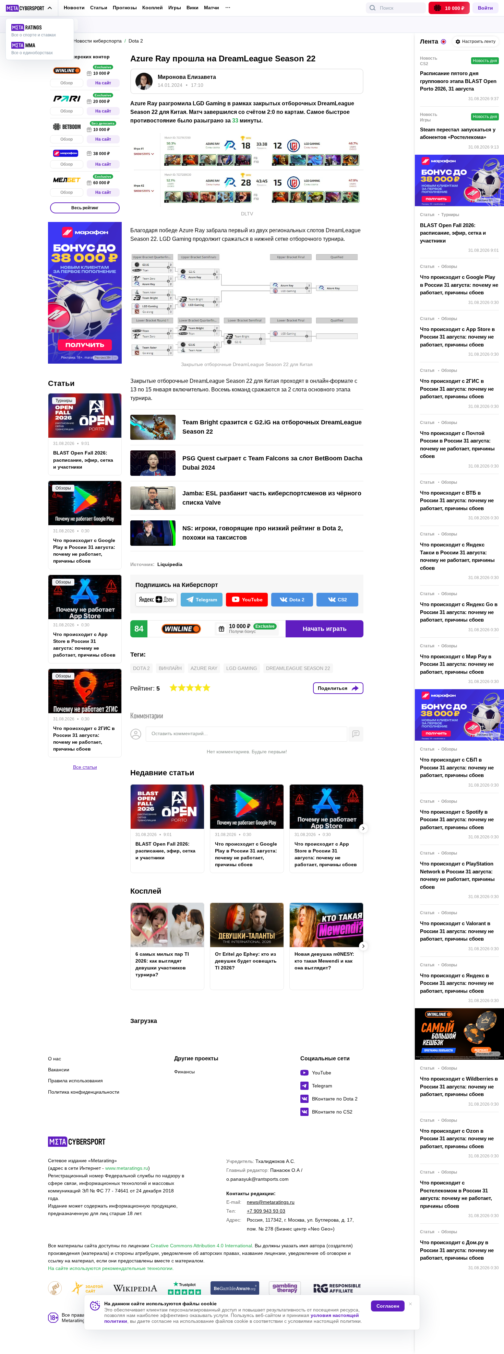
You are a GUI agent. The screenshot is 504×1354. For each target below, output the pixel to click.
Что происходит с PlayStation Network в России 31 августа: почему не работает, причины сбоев (457, 875)
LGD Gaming (241, 668)
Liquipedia (169, 564)
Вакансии (58, 1069)
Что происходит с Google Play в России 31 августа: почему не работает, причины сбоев (246, 854)
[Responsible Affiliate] (337, 1289)
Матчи (211, 7)
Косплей (152, 7)
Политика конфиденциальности (83, 1092)
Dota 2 (141, 668)
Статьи (98, 7)
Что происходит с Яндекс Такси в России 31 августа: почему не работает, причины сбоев (457, 556)
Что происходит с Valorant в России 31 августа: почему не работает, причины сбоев (457, 931)
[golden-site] (87, 1288)
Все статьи (85, 767)
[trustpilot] (184, 1288)
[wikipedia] (135, 1288)
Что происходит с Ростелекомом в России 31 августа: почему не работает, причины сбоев (456, 1194)
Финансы (184, 1071)
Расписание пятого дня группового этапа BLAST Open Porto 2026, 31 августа (458, 81)
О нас (54, 1058)
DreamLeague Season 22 (298, 668)
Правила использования (75, 1080)
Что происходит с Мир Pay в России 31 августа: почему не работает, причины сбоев (457, 664)
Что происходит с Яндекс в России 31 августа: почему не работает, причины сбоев (457, 983)
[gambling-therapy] (285, 1288)
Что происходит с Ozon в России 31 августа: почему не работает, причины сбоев (457, 1138)
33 (235, 120)
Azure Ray (204, 668)
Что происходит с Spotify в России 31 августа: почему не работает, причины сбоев (457, 819)
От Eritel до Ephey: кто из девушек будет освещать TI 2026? (246, 960)
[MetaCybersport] (76, 1142)
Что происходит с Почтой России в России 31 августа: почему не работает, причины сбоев (457, 444)
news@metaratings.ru (271, 1202)
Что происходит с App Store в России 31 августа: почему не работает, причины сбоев (326, 854)
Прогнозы (125, 7)
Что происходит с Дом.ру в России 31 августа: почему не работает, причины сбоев (457, 1250)
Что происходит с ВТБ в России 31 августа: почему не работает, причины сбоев (457, 500)
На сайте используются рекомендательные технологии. (111, 1268)
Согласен (387, 1306)
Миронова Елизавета (187, 77)
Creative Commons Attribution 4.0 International (201, 1245)
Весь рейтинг (84, 207)
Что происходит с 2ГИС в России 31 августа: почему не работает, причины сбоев (84, 739)
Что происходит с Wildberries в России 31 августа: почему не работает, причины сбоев (459, 1086)
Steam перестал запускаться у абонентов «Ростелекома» (457, 133)
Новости (74, 7)
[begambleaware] (235, 1288)
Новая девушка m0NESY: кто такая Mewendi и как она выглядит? (324, 960)
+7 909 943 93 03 (266, 1211)
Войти (485, 8)
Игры (174, 7)
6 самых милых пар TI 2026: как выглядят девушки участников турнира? (162, 964)
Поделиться (332, 688)
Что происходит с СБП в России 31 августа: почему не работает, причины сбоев (457, 767)
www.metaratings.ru (126, 1168)
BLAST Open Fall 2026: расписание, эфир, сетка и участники (165, 850)
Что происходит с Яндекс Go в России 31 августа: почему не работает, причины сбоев (458, 612)
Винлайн (170, 668)
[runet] (55, 1288)
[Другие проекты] (28, 8)
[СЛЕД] (363, 828)
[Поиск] (373, 7)
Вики (193, 7)
